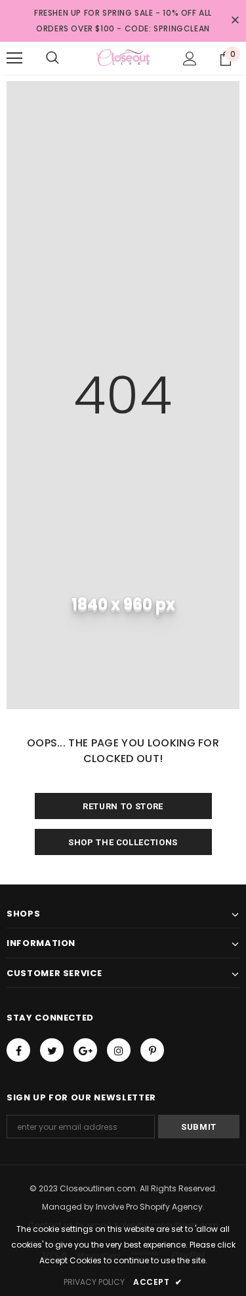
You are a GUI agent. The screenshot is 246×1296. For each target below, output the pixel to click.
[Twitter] (52, 1050)
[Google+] (85, 1050)
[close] (234, 20)
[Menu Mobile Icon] (14, 58)
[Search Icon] (52, 58)
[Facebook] (18, 1050)
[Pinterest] (152, 1050)
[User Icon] (190, 58)
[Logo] (123, 57)
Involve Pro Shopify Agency (149, 1206)
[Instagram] (119, 1050)
